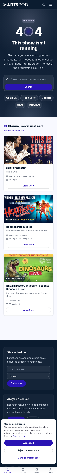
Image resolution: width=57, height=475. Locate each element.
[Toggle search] (43, 4)
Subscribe (16, 383)
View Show (28, 185)
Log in (50, 472)
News (20, 105)
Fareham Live (14, 301)
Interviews (34, 105)
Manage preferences (29, 457)
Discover (8, 472)
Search (28, 87)
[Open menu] (50, 4)
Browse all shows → (14, 130)
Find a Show (29, 98)
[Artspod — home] (16, 4)
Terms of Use (19, 436)
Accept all (28, 443)
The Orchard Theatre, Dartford (22, 176)
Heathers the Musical (19, 226)
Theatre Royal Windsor (19, 235)
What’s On (11, 98)
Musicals (46, 98)
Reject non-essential (28, 450)
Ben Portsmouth (16, 167)
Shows (23, 472)
